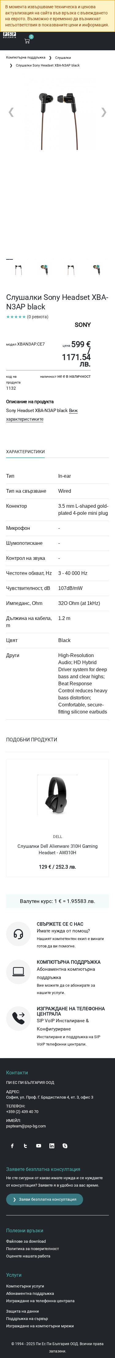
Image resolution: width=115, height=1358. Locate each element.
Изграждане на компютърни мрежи (40, 1326)
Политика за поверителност (32, 1248)
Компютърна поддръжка (25, 57)
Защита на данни (22, 1311)
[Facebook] (12, 1145)
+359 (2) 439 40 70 (22, 1111)
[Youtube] (38, 1145)
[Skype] (65, 1145)
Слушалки (63, 58)
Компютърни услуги (25, 1286)
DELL (57, 836)
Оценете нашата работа (28, 1256)
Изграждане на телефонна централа (40, 1301)
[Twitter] (25, 1145)
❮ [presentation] (11, 111)
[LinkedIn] (51, 1145)
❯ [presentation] (104, 111)
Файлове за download (26, 1241)
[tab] (25, 452)
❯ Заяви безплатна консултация (44, 1199)
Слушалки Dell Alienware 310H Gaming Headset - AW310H (57, 849)
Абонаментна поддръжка (30, 1293)
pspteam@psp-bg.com (26, 1126)
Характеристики (25, 451)
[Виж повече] (57, 795)
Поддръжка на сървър (27, 1318)
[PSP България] (9, 35)
